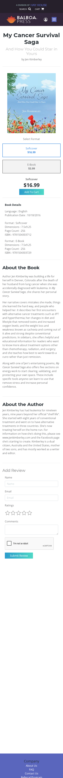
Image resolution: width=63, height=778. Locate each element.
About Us (31, 765)
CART (37, 9)
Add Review (13, 470)
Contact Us (31, 773)
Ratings (9, 505)
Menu (55, 19)
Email (8, 491)
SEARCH (23, 9)
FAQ (31, 769)
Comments (11, 521)
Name (8, 477)
